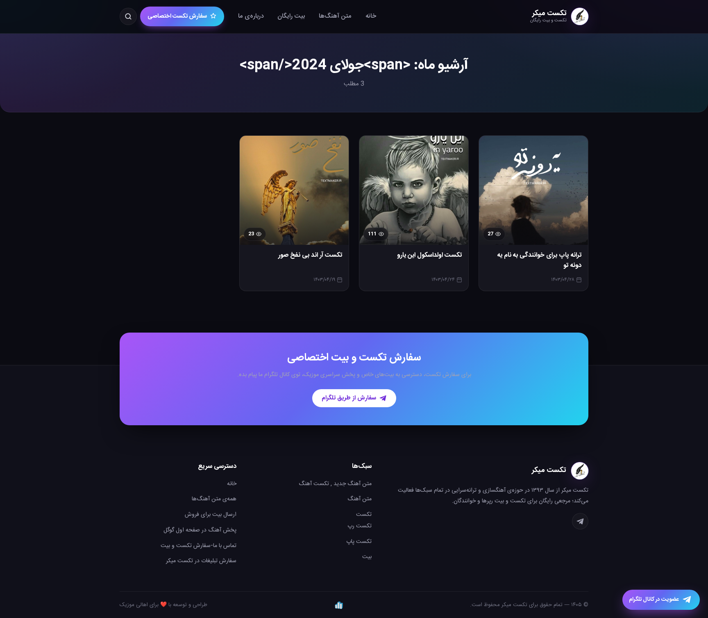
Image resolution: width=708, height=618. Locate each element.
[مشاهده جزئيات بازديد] (339, 605)
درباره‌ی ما (250, 16)
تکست (364, 515)
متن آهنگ (359, 499)
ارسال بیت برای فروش (210, 515)
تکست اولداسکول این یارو (429, 255)
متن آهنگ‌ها (335, 16)
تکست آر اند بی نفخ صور (310, 255)
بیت (367, 557)
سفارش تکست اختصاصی (177, 16)
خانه (370, 16)
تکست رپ (359, 526)
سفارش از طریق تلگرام (349, 398)
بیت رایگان (291, 16)
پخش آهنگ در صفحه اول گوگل (199, 530)
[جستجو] (128, 16)
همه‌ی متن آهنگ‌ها (214, 499)
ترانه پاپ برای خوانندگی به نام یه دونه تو (539, 260)
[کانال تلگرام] (580, 521)
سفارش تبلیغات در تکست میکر (201, 561)
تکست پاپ (359, 542)
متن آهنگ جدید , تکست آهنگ (335, 484)
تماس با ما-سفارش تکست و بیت (198, 546)
